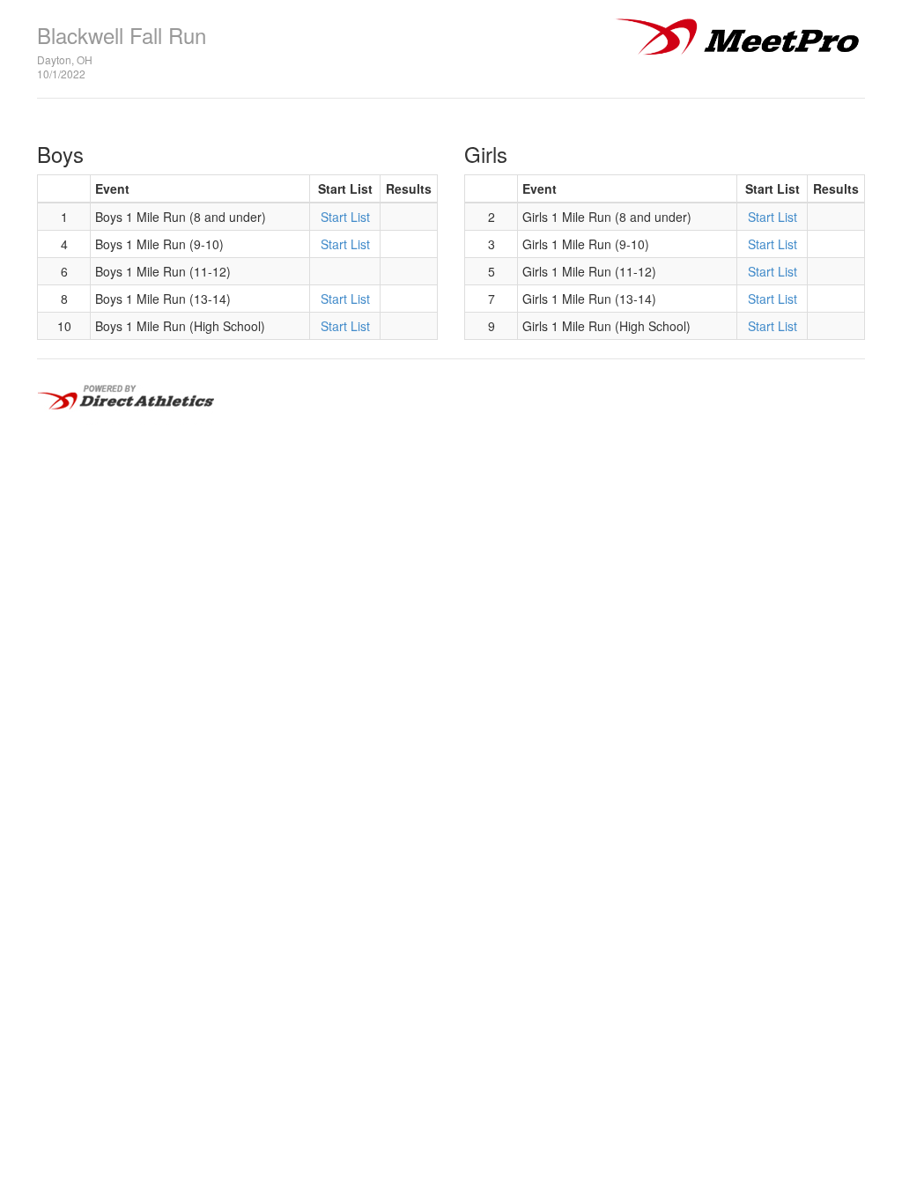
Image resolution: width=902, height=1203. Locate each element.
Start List (345, 216)
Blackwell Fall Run (121, 34)
